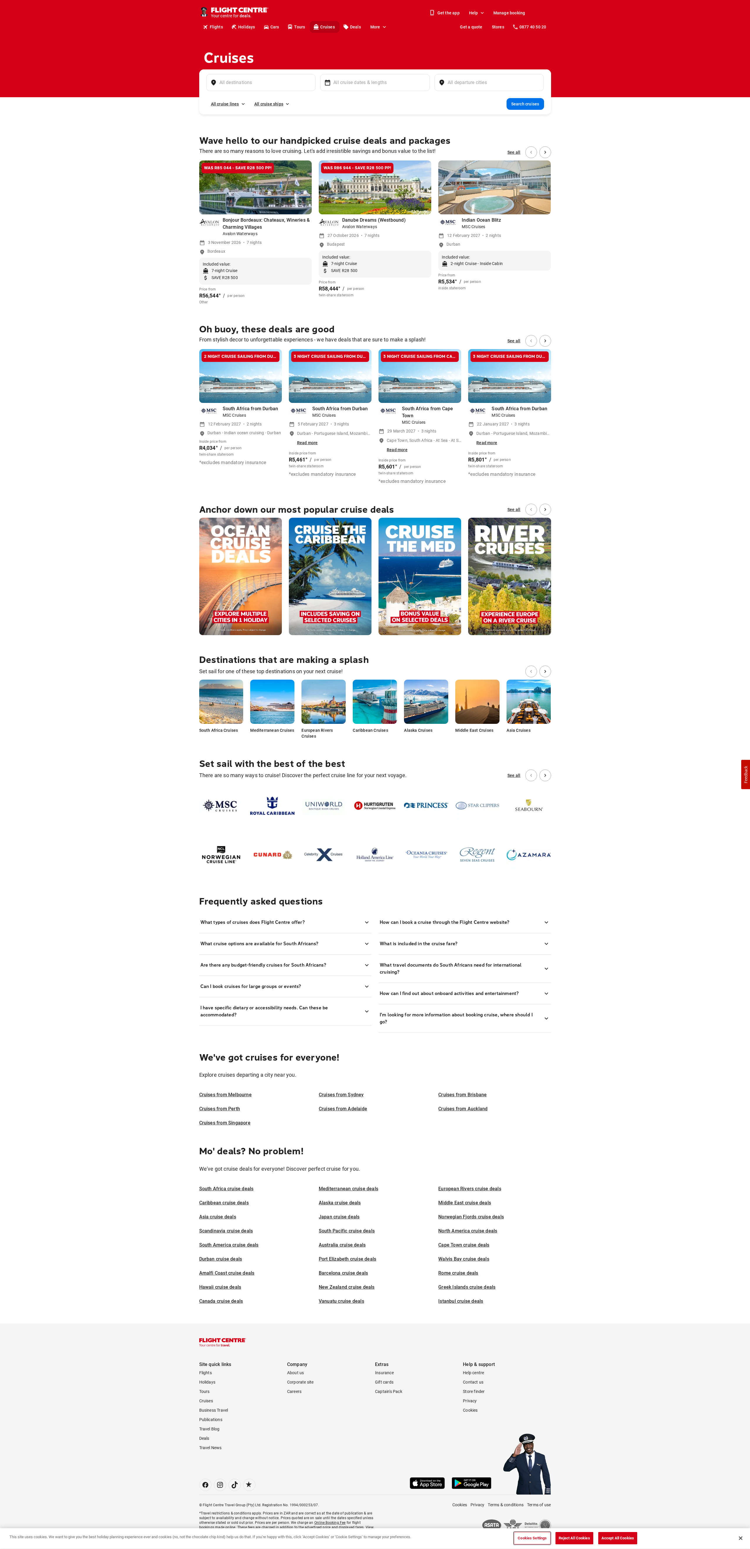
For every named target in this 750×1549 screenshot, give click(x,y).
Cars (274, 27)
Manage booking (509, 13)
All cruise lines (225, 104)
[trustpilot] (249, 1485)
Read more (307, 442)
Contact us (473, 1382)
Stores (498, 27)
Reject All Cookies (574, 1538)
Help (473, 13)
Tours (299, 27)
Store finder (474, 1391)
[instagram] (220, 1485)
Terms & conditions (506, 1504)
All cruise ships (268, 104)
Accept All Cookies (617, 1538)
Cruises (327, 27)
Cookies (470, 1410)
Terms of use (539, 1504)
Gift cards (384, 1382)
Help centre (473, 1372)
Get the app (448, 13)
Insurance (384, 1372)
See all (513, 152)
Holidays (246, 27)
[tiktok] (235, 1485)
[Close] (740, 1538)
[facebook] (205, 1485)
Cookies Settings (532, 1538)
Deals (355, 27)
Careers (294, 1391)
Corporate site (300, 1382)
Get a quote (471, 27)
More (375, 27)
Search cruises (525, 104)
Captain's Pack (388, 1391)
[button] (745, 774)
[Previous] (531, 152)
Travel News (210, 1447)
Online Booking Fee (330, 1523)
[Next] (545, 152)
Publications (210, 1419)
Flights (216, 27)
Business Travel (213, 1410)
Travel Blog (209, 1429)
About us (295, 1372)
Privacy (470, 1400)
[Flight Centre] (222, 1342)
